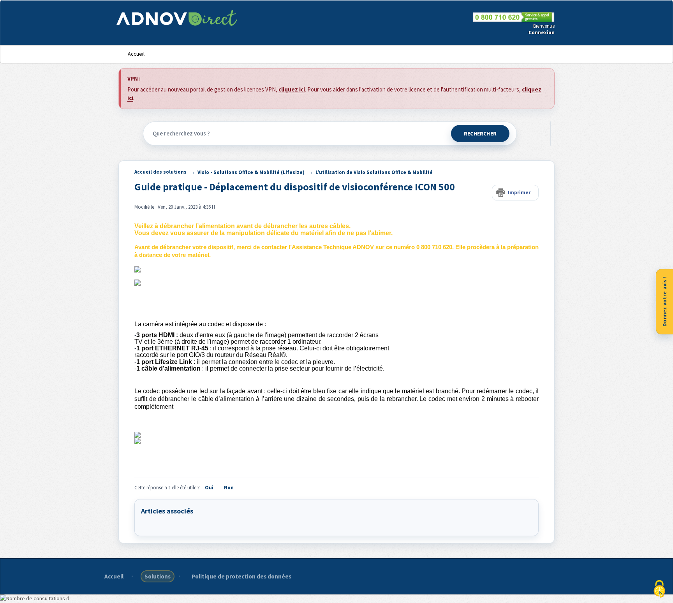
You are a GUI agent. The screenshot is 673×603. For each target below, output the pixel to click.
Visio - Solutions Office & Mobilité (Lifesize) (251, 172)
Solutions (157, 576)
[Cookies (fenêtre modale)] (659, 589)
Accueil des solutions (160, 172)
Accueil (136, 53)
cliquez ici (291, 89)
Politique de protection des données (241, 576)
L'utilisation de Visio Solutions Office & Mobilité (374, 172)
